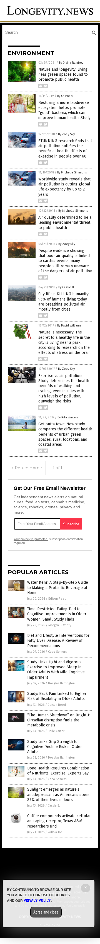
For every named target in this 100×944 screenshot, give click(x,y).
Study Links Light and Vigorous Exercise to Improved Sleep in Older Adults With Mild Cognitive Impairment (56, 670)
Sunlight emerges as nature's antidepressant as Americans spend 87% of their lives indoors (59, 794)
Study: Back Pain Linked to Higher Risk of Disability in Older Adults (56, 696)
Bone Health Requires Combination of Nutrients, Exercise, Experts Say (58, 771)
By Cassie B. (65, 96)
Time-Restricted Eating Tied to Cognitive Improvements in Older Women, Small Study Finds (56, 614)
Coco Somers (57, 652)
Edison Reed (57, 598)
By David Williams (69, 325)
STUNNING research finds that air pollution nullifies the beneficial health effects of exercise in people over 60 (65, 149)
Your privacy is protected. (31, 539)
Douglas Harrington (61, 683)
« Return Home (27, 467)
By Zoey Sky (66, 134)
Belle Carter (56, 731)
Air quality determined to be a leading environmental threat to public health (64, 222)
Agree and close (46, 912)
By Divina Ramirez (71, 63)
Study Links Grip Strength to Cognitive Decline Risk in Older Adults (54, 746)
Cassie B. (54, 805)
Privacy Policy (37, 900)
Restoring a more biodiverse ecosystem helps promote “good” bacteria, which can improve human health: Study (64, 110)
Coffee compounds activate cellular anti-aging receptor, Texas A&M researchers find (59, 821)
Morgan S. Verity (59, 625)
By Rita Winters (68, 417)
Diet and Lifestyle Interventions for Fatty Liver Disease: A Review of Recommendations (58, 640)
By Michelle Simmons (72, 172)
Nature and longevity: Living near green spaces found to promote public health (63, 74)
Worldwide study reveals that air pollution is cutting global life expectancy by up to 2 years (64, 187)
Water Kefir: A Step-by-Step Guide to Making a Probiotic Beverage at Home (57, 587)
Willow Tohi (55, 832)
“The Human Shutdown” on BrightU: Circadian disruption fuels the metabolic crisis (58, 720)
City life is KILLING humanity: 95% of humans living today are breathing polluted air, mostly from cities (63, 302)
